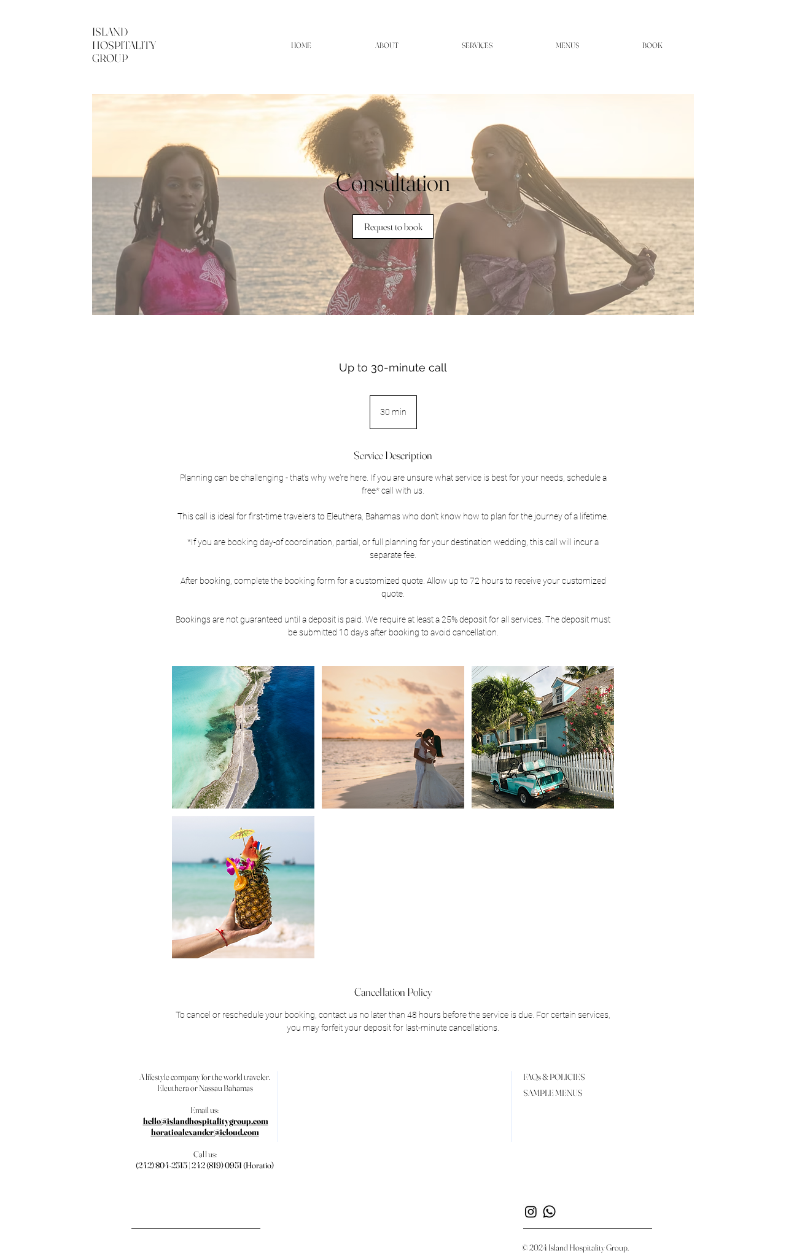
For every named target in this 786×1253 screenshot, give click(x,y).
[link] (393, 226)
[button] (386, 45)
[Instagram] (531, 1211)
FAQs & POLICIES (554, 1076)
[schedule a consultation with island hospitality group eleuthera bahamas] (243, 737)
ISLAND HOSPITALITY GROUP (124, 45)
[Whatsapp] (549, 1211)
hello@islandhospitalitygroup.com (205, 1121)
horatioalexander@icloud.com (205, 1132)
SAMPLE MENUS (553, 1092)
